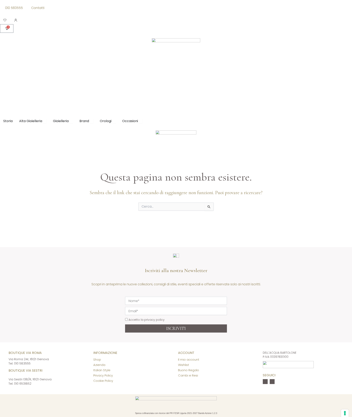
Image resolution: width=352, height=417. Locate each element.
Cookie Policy (103, 381)
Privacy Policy (103, 375)
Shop (97, 359)
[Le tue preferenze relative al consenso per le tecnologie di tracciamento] (345, 413)
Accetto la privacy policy (147, 320)
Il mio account (188, 359)
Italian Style (101, 370)
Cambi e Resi (188, 375)
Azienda (99, 365)
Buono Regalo (188, 370)
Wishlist (183, 365)
